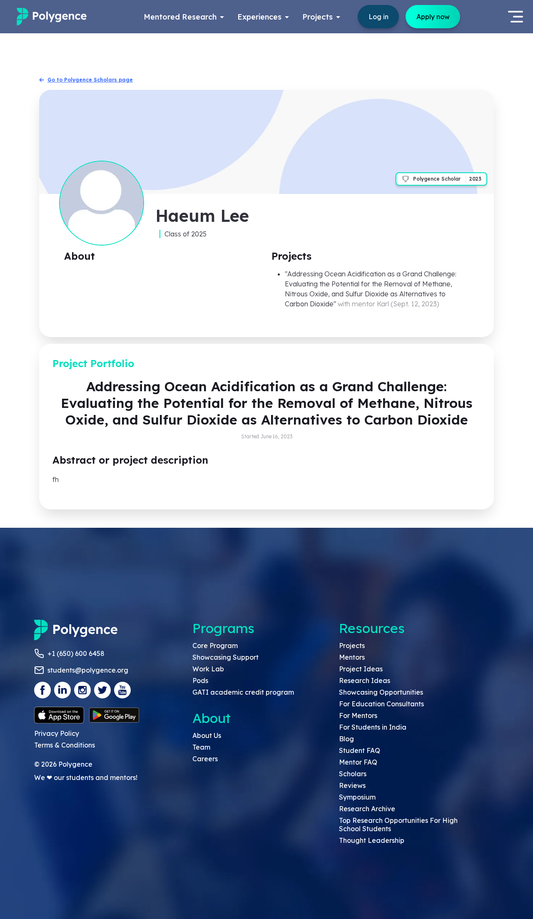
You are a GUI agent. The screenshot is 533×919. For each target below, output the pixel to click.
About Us (206, 735)
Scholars (352, 774)
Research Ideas (364, 680)
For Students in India (372, 727)
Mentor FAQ (358, 762)
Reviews (352, 785)
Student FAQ (359, 750)
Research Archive (367, 809)
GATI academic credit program (243, 692)
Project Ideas (361, 669)
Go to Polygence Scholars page (90, 80)
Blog (346, 739)
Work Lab (208, 669)
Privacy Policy (56, 733)
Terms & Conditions (64, 745)
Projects (352, 645)
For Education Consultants (381, 704)
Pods (200, 680)
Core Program (215, 645)
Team (201, 747)
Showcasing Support (225, 657)
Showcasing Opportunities (381, 692)
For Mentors (358, 715)
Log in (379, 16)
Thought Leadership (371, 840)
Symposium (357, 797)
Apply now (433, 16)
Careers (205, 759)
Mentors (352, 657)
